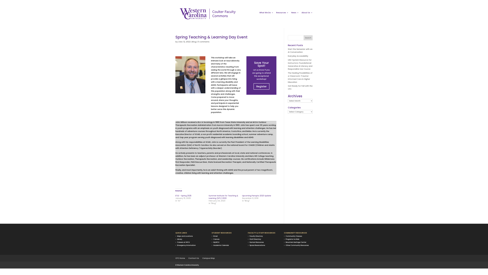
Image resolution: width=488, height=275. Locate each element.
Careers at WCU (183, 242)
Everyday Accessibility (298, 56)
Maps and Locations (185, 236)
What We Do (265, 13)
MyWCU (216, 242)
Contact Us (193, 258)
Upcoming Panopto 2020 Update (256, 195)
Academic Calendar (221, 245)
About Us (306, 13)
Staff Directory (255, 239)
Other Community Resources (297, 245)
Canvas (216, 239)
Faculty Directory (256, 236)
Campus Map (208, 258)
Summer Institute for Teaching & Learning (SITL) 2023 (223, 197)
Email (215, 236)
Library (179, 239)
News (293, 13)
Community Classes (294, 236)
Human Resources (257, 242)
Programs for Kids (292, 239)
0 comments (203, 41)
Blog (194, 41)
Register (261, 86)
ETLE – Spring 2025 (183, 195)
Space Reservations (257, 245)
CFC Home (180, 258)
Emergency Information (186, 245)
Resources (281, 13)
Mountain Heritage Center (296, 242)
